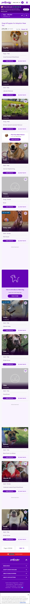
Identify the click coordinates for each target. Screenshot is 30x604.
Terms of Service (9, 584)
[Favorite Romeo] (25, 430)
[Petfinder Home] (6, 2)
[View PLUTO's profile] (15, 41)
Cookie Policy (8, 587)
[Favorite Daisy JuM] (25, 213)
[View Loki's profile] (15, 344)
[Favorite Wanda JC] (25, 464)
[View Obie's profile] (15, 378)
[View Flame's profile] (15, 187)
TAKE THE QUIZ (15, 139)
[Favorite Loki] (25, 337)
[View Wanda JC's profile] (15, 471)
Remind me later (4, 11)
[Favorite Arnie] (25, 512)
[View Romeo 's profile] (15, 437)
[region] (15, 598)
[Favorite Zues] (25, 145)
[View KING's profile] (15, 75)
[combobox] (24, 29)
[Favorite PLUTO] (25, 33)
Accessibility (20, 586)
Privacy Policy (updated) (11, 586)
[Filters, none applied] (26, 15)
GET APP (26, 9)
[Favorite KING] (25, 67)
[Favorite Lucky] (25, 303)
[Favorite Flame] (25, 179)
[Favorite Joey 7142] (25, 101)
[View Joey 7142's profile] (15, 109)
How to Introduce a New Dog (15, 289)
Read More (15, 296)
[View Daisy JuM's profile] (15, 221)
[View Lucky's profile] (15, 310)
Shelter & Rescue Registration (11, 582)
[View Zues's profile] (15, 153)
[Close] (28, 594)
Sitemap (21, 582)
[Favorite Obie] (25, 371)
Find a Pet (16, 2)
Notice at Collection (18, 584)
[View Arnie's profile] (15, 519)
